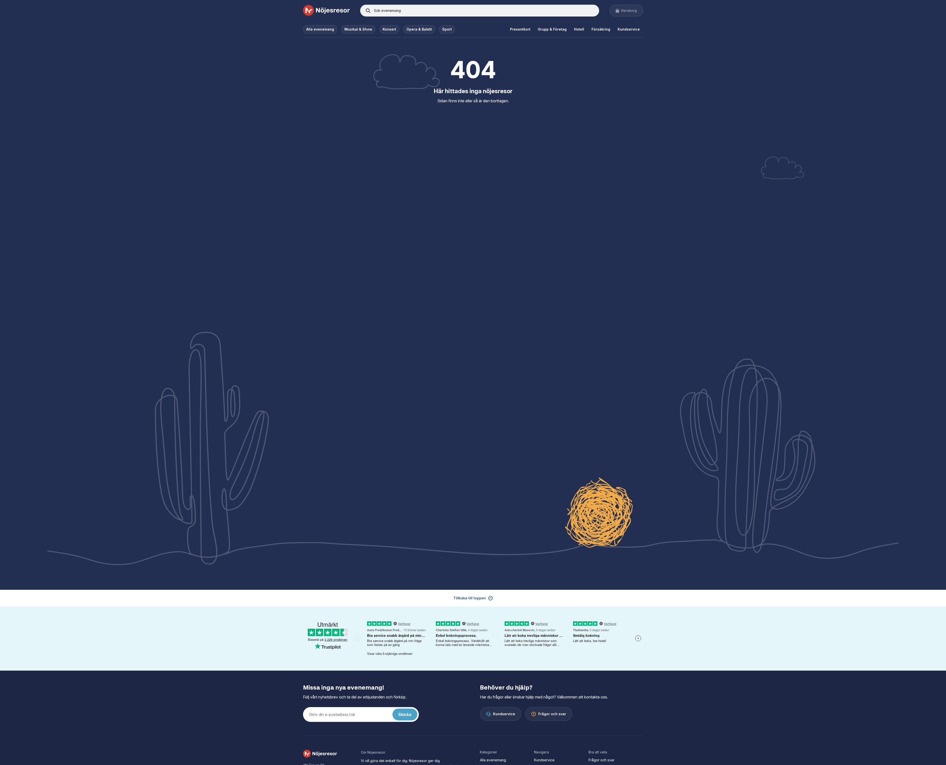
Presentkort (520, 29)
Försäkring (600, 29)
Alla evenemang (320, 29)
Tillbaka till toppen (469, 598)
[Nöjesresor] (326, 10)
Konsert (389, 29)
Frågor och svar (601, 760)
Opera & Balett (419, 29)
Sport (447, 29)
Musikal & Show (358, 29)
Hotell (579, 29)
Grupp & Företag (552, 29)
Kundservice (629, 29)
